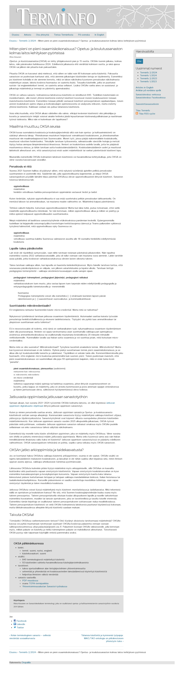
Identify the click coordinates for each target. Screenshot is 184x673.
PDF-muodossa (30, 580)
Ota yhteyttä (42, 35)
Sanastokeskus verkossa (148, 94)
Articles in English (144, 87)
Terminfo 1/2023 (148, 81)
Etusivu (15, 35)
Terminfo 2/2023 (148, 78)
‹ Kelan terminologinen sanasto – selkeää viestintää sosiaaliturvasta (30, 637)
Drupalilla (26, 662)
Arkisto (27, 35)
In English (99, 35)
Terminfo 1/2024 (148, 75)
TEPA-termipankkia (38, 583)
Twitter (20, 627)
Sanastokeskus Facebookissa (150, 97)
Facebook (21, 621)
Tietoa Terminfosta (63, 35)
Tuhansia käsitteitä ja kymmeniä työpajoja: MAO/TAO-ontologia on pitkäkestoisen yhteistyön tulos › (102, 638)
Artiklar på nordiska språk (148, 90)
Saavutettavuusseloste (147, 104)
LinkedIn (20, 624)
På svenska (84, 35)
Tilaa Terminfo (143, 110)
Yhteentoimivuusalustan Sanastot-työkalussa (44, 586)
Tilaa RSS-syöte (146, 113)
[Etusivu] (92, 27)
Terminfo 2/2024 (27, 41)
